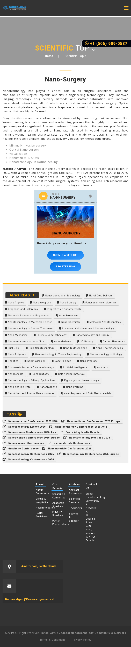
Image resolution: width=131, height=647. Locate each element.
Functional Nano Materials (101, 302)
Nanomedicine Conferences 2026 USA (33, 421)
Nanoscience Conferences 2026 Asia (32, 432)
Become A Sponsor (74, 517)
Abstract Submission (74, 492)
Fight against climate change (81, 380)
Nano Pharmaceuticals (109, 348)
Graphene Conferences (23, 448)
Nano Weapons (41, 302)
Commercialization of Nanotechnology (30, 367)
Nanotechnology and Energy (92, 335)
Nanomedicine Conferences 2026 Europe (94, 421)
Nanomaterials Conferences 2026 (69, 448)
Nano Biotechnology (74, 348)
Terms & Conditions (53, 639)
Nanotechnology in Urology (105, 354)
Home (49, 56)
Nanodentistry (40, 374)
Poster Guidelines (41, 515)
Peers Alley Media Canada (83, 432)
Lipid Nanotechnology (41, 348)
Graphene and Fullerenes (22, 309)
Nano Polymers (16, 354)
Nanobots (102, 367)
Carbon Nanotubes (113, 341)
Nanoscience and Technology (62, 295)
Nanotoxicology (35, 361)
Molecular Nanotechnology (105, 322)
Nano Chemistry (70, 322)
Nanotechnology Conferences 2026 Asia (81, 426)
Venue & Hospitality (41, 500)
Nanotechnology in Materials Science (29, 322)
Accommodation (41, 507)
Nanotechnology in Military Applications (31, 380)
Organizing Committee (57, 496)
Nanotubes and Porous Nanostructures (31, 393)
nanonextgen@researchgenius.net (29, 599)
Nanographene (48, 387)
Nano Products (88, 361)
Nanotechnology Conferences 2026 (31, 454)
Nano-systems (74, 387)
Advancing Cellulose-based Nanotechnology (87, 328)
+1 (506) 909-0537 (108, 43)
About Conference (41, 492)
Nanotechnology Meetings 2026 (89, 437)
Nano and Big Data (19, 387)
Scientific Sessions (74, 500)
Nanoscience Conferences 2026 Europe (34, 437)
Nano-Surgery (67, 302)
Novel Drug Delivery (100, 295)
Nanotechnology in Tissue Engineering (57, 354)
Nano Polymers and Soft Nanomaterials (87, 393)
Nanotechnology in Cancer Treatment (30, 328)
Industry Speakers (57, 513)
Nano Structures (68, 315)
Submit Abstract (65, 255)
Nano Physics (15, 302)
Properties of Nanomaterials (63, 309)
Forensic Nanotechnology (51, 335)
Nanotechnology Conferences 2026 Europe (91, 454)
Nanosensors (15, 374)
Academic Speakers (57, 505)
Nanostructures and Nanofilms (26, 341)
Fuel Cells (13, 348)
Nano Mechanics (17, 335)
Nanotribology (62, 361)
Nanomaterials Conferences (72, 443)
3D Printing (86, 341)
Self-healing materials (71, 374)
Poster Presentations (57, 522)
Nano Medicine (62, 341)
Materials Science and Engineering (28, 315)
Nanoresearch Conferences (26, 443)
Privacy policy (81, 639)
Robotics (12, 361)
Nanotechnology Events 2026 (27, 426)
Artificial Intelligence (74, 367)
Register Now (65, 266)
